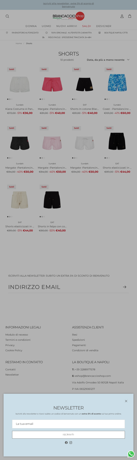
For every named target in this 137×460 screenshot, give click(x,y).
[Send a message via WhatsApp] (131, 454)
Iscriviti (68, 434)
